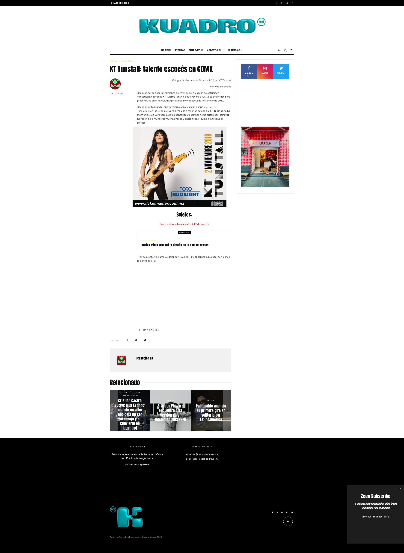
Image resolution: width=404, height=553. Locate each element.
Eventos (180, 50)
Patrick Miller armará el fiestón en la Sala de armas (174, 245)
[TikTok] (291, 3)
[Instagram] (286, 3)
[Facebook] (277, 3)
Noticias (166, 50)
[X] (281, 3)
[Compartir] (127, 340)
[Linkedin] (292, 512)
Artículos (234, 50)
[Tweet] (136, 340)
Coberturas (214, 50)
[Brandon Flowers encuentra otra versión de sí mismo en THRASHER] (121, 410)
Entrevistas (196, 50)
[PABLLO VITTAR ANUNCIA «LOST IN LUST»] (202, 410)
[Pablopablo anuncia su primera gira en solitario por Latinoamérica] (161, 410)
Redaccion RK (116, 93)
